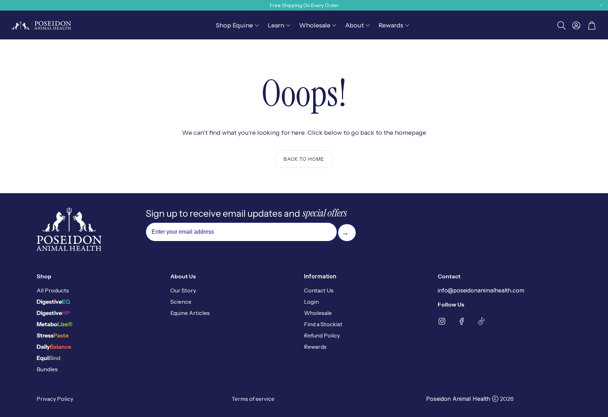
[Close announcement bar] (601, 5)
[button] (561, 25)
